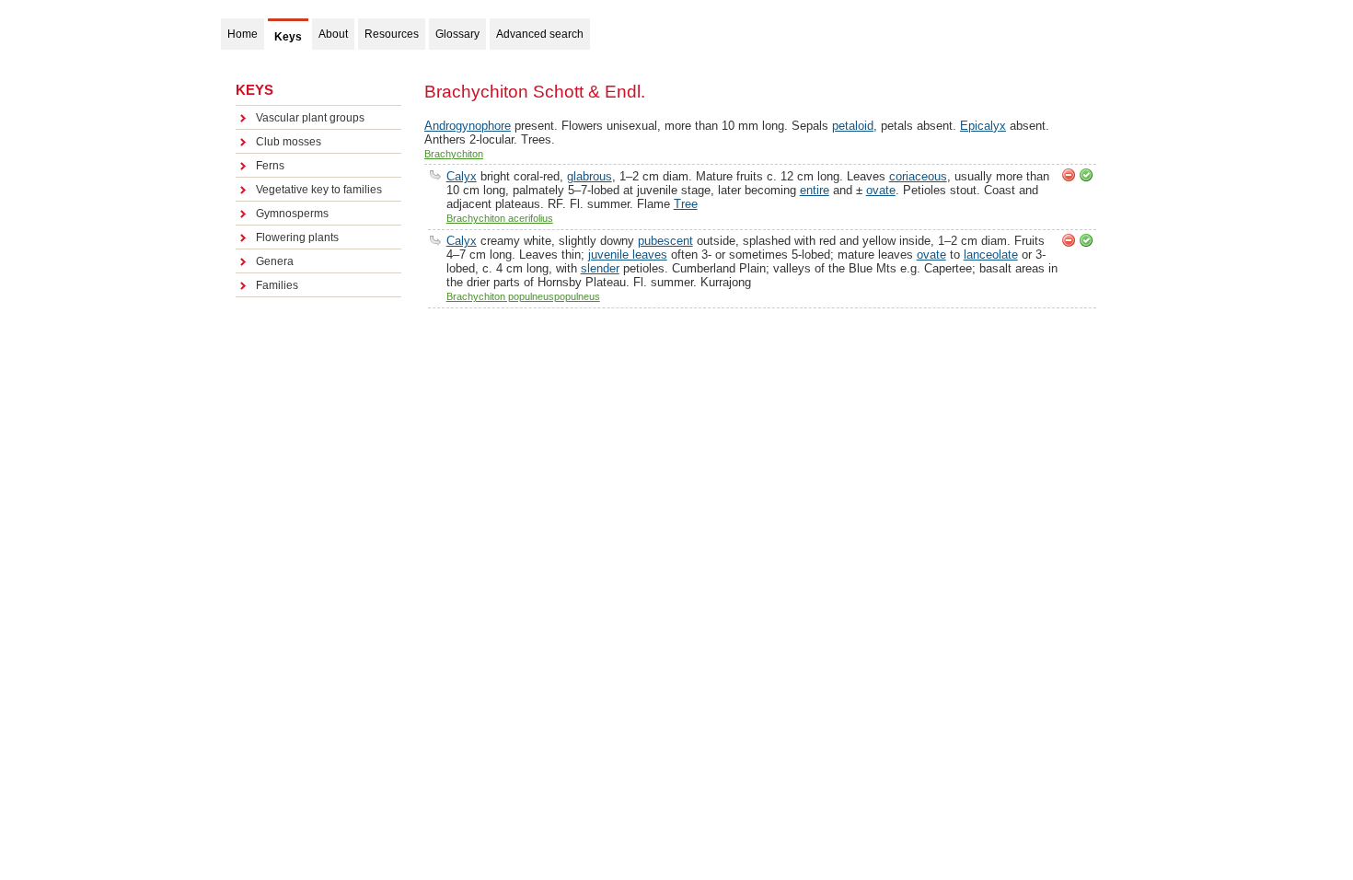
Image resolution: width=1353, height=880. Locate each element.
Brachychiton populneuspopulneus (523, 296)
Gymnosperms (292, 213)
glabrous (589, 176)
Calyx (461, 176)
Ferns (270, 165)
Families (277, 285)
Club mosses (288, 141)
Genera (275, 261)
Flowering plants (297, 237)
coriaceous (918, 176)
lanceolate (991, 254)
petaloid (852, 126)
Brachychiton (453, 153)
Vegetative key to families (319, 189)
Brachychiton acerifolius (499, 218)
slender (600, 268)
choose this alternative (1086, 175)
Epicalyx (983, 126)
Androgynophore (467, 126)
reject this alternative (1068, 175)
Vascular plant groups (310, 117)
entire (814, 190)
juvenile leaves (627, 254)
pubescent (665, 241)
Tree (686, 204)
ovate (881, 190)
